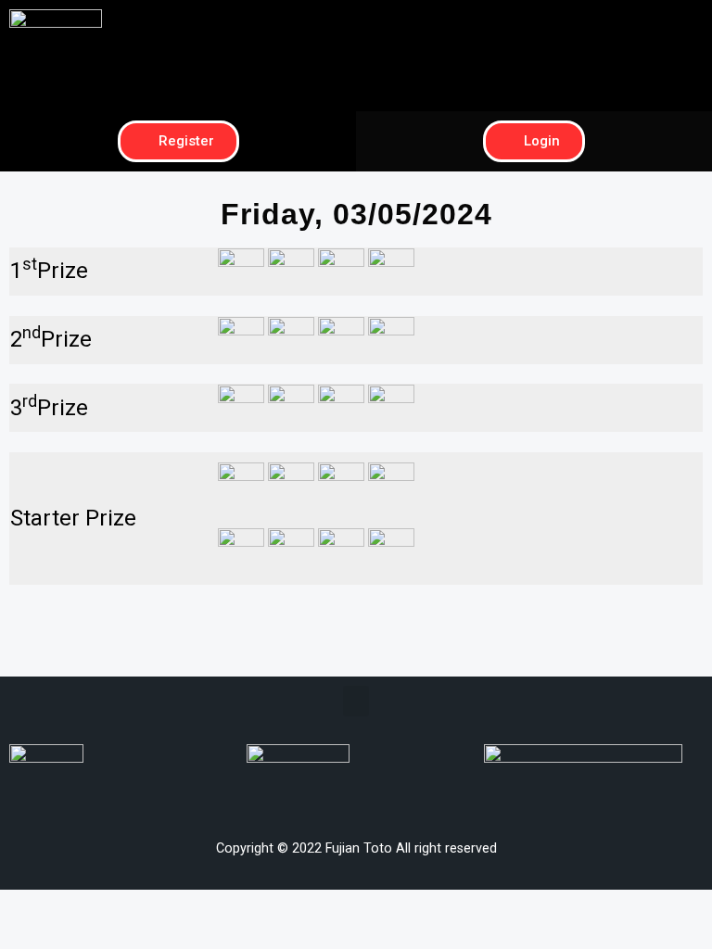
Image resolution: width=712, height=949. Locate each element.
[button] (534, 24)
